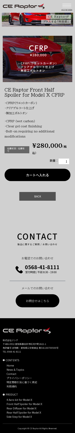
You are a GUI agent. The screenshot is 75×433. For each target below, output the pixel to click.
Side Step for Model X (19, 416)
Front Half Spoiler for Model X (24, 404)
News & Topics (15, 369)
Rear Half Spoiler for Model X (24, 412)
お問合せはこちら (37, 301)
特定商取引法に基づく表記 (22, 382)
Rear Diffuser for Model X (21, 408)
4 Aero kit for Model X (19, 400)
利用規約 (12, 386)
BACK (37, 196)
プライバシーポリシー (19, 378)
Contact (11, 374)
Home (10, 365)
